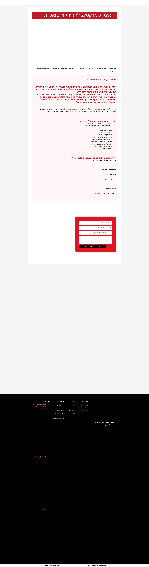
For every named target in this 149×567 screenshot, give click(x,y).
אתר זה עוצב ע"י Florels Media (52, 565)
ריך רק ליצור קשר (100, 193)
